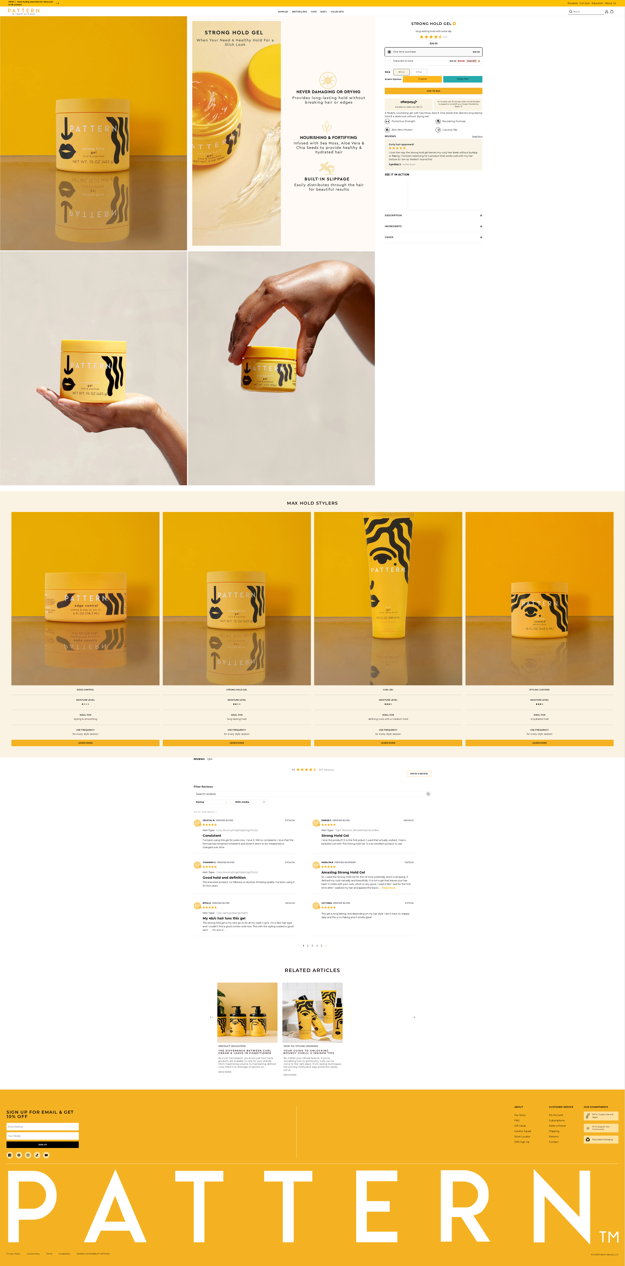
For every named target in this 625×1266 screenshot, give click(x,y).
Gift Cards (520, 1125)
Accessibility (64, 1253)
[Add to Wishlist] (454, 23)
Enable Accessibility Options (93, 1253)
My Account (556, 1115)
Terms (49, 1253)
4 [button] (317, 945)
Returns (553, 1136)
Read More (477, 136)
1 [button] (303, 945)
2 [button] (307, 945)
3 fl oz (419, 72)
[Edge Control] (85, 598)
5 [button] (321, 945)
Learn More (85, 743)
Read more (389, 887)
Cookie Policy (33, 1253)
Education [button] (598, 3)
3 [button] (312, 945)
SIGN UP (42, 1145)
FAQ (517, 1120)
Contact (553, 1141)
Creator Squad (522, 1131)
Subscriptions (557, 1120)
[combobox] (211, 802)
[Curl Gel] (388, 598)
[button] (56, 3)
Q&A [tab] (209, 759)
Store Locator (522, 1136)
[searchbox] (309, 794)
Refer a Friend (557, 1125)
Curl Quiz (584, 3)
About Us (610, 3)
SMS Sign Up (521, 1141)
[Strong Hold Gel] (237, 598)
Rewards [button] (573, 3)
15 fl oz (401, 72)
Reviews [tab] (199, 759)
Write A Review (419, 773)
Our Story (520, 1115)
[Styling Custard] (539, 598)
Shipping (554, 1131)
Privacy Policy (13, 1253)
